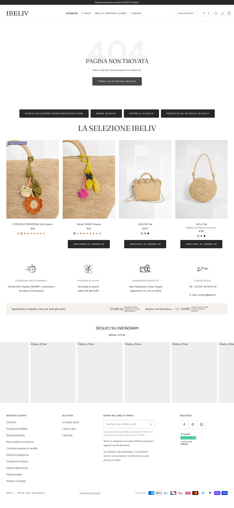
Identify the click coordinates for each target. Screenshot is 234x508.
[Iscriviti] (150, 424)
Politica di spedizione (17, 454)
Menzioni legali (14, 474)
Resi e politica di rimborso (20, 441)
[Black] (148, 233)
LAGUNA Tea (145, 224)
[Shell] (34, 233)
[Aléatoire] (47, 233)
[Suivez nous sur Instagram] (193, 424)
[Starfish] (37, 233)
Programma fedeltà (16, 428)
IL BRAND (136, 13)
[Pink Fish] (31, 233)
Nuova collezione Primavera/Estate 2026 (54, 113)
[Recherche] (216, 13)
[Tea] (142, 233)
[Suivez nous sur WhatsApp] (201, 424)
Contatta (11, 422)
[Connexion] (222, 13)
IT (204, 13)
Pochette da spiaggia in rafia (188, 113)
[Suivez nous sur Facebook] (184, 424)
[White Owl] (21, 233)
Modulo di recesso (16, 480)
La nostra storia (70, 422)
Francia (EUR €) (185, 13)
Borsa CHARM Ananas (89, 224)
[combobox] (206, 13)
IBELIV (9, 493)
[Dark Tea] (145, 233)
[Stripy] (40, 233)
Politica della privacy (17, 467)
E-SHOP (86, 13)
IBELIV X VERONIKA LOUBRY (110, 13)
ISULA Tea (201, 224)
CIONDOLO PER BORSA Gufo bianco (33, 224)
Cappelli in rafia (141, 113)
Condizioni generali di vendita (22, 448)
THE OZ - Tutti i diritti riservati (31, 493)
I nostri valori (69, 428)
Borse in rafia (106, 113)
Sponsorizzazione (15, 435)
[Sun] (44, 233)
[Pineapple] (18, 233)
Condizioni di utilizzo (17, 461)
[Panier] (229, 13)
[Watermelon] (25, 233)
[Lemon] (28, 233)
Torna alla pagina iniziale (117, 81)
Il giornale (67, 435)
